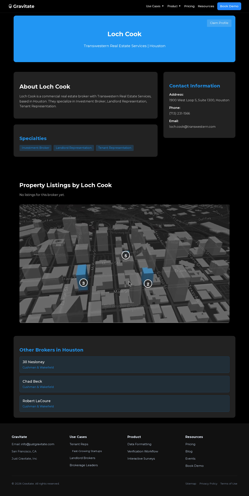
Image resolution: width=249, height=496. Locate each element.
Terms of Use (228, 483)
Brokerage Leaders (84, 465)
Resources (206, 6)
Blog (188, 451)
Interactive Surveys (141, 458)
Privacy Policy (208, 483)
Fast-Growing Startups (87, 451)
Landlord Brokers (82, 458)
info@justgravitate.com (37, 444)
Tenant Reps (79, 444)
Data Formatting (139, 444)
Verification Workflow (142, 451)
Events (190, 458)
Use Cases (155, 6)
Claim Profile (219, 23)
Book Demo (229, 6)
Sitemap (190, 483)
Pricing (189, 6)
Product (174, 6)
